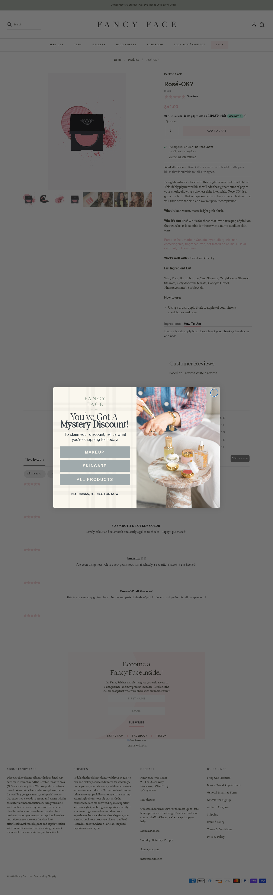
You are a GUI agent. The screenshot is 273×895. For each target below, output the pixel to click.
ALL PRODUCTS (95, 479)
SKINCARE (95, 466)
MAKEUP (95, 452)
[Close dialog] (214, 392)
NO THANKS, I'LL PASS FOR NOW (94, 494)
